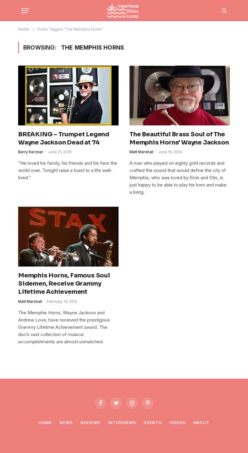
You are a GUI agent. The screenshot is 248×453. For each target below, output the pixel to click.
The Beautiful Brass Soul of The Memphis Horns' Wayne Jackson (179, 138)
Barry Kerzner (30, 152)
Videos (177, 422)
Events (153, 422)
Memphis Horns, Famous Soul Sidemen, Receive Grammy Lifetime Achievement (64, 284)
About (201, 422)
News (66, 422)
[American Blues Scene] (124, 10)
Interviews (122, 422)
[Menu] (25, 11)
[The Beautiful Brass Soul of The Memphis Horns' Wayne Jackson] (179, 95)
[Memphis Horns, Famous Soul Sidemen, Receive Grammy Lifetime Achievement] (68, 237)
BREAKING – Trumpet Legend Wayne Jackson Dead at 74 (63, 138)
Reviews (90, 422)
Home (45, 422)
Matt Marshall (141, 152)
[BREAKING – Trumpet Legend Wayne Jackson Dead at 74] (68, 95)
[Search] (223, 11)
